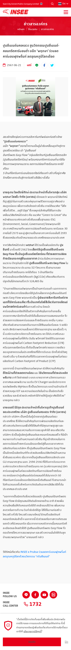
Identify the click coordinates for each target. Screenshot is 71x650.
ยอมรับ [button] (32, 642)
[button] (52, 4)
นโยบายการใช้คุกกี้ (32, 631)
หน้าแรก (20, 29)
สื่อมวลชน (32, 29)
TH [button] (63, 4)
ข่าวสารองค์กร (47, 29)
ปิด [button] (66, 642)
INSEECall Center (10, 604)
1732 (34, 604)
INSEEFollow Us (10, 594)
